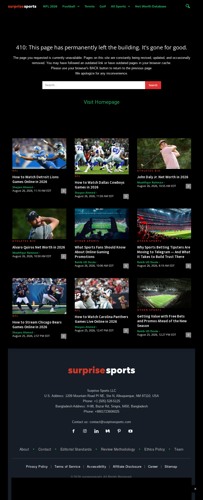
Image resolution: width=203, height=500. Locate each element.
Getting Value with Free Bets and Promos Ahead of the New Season (162, 321)
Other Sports (87, 241)
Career (153, 466)
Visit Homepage (102, 102)
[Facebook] (73, 431)
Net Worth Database (150, 6)
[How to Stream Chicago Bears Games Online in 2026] (39, 296)
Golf (103, 6)
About (24, 449)
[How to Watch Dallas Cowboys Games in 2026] (102, 156)
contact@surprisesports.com (110, 422)
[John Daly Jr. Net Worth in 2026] (164, 153)
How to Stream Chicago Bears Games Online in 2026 (37, 324)
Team (178, 449)
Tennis (90, 6)
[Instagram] (85, 431)
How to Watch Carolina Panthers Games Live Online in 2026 (101, 319)
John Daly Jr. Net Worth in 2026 (162, 177)
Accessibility (96, 466)
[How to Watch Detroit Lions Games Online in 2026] (39, 153)
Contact (44, 449)
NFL (15, 170)
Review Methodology (118, 449)
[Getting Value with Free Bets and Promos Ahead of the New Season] (164, 293)
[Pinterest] (119, 431)
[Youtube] (130, 431)
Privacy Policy (37, 466)
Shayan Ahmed (22, 187)
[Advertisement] (101, 24)
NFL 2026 (50, 6)
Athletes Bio (149, 170)
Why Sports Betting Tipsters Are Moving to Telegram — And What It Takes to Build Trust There (163, 252)
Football (68, 6)
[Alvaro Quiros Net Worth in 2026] (39, 224)
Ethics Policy (154, 449)
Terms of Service (67, 466)
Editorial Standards (76, 449)
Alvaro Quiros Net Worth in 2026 (38, 247)
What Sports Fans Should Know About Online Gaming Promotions (100, 252)
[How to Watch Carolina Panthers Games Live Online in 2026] (102, 293)
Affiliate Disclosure (127, 466)
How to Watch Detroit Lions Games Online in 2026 (35, 179)
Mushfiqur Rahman (150, 182)
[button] (187, 6)
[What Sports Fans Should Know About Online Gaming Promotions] (102, 224)
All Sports (118, 6)
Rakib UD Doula (85, 262)
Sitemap (171, 466)
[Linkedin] (96, 431)
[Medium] (107, 431)
